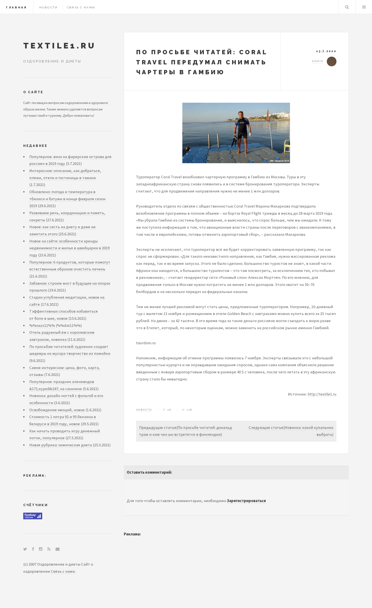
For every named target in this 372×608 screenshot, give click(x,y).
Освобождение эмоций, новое (57, 409)
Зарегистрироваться (246, 500)
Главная (16, 7)
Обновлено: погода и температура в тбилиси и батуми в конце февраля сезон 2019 (67, 198)
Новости (48, 7)
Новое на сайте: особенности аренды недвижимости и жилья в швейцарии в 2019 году (69, 248)
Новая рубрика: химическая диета (60, 444)
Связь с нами (81, 7)
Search (347, 7)
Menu (364, 7)
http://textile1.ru (322, 394)
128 (189, 409)
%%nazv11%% (42, 325)
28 (169, 409)
